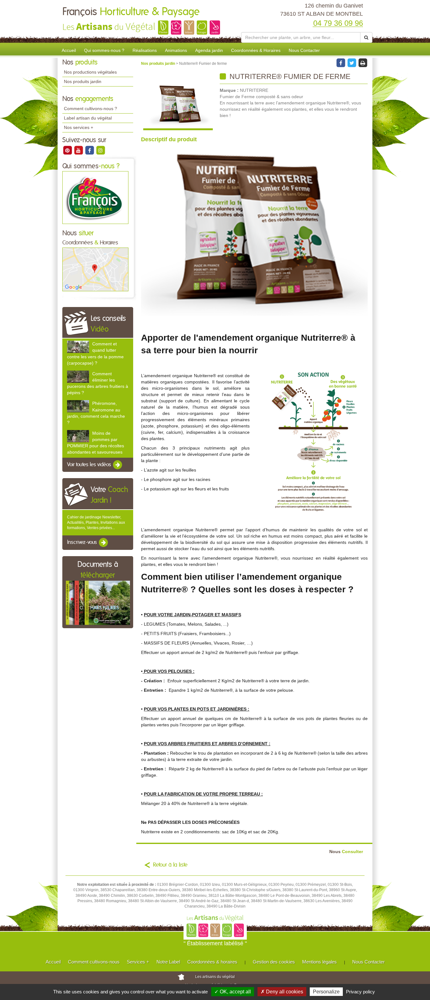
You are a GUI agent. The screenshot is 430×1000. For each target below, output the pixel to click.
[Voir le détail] (78, 347)
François (131, 12)
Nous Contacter (304, 50)
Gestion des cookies (274, 961)
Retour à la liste (170, 865)
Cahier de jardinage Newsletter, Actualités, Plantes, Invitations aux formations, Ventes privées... (96, 522)
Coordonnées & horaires (212, 961)
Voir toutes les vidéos (89, 464)
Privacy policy (360, 991)
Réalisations (145, 50)
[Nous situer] (95, 269)
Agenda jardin (209, 50)
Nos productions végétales (90, 72)
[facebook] (89, 150)
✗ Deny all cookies (282, 991)
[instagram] (100, 150)
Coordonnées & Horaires (255, 50)
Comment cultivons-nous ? (90, 108)
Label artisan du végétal (88, 117)
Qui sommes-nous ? (104, 50)
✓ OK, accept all (232, 991)
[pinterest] (67, 150)
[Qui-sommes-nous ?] (95, 197)
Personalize (326, 991)
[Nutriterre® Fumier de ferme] (178, 101)
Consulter (346, 851)
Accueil (69, 50)
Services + (138, 961)
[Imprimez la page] (363, 62)
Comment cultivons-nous (94, 961)
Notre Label (168, 961)
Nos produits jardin (82, 81)
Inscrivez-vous (82, 542)
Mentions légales (319, 961)
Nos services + (78, 127)
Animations (176, 50)
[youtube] (78, 150)
